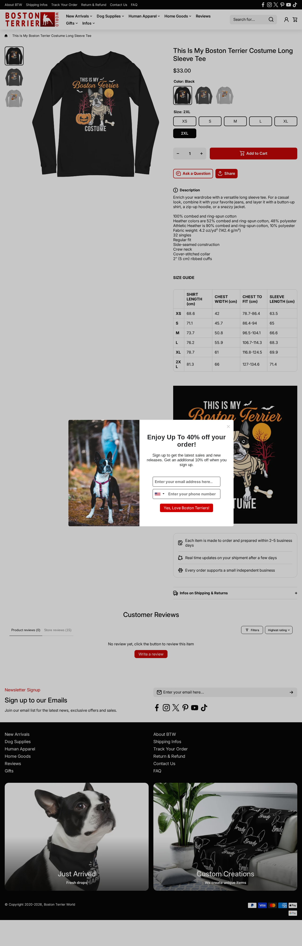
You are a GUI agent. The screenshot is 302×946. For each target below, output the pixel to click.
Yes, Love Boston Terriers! (186, 508)
